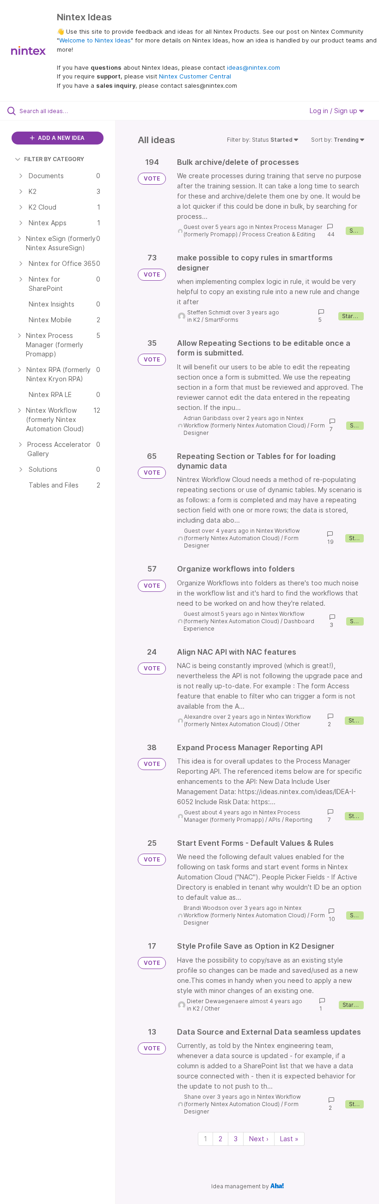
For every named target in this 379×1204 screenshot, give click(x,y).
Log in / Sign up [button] (334, 110)
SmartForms (221, 319)
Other (292, 724)
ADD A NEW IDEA (61, 137)
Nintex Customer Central (195, 76)
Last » (289, 1139)
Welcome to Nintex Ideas (95, 40)
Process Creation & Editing (278, 234)
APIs (275, 819)
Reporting (298, 819)
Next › (259, 1139)
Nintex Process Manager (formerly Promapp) (242, 816)
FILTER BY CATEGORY (54, 159)
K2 (196, 319)
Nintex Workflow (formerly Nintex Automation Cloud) (244, 422)
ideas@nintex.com (253, 67)
